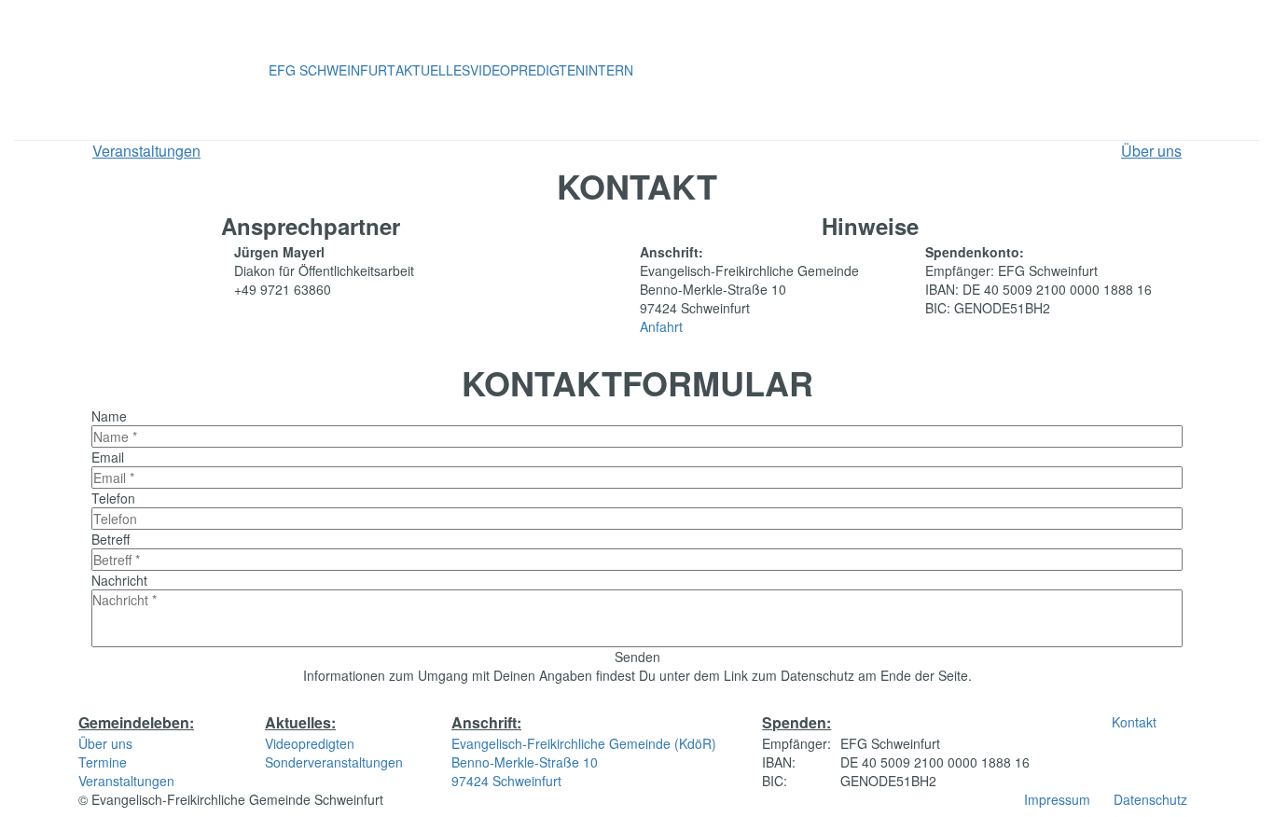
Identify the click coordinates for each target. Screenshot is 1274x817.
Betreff (110, 539)
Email (107, 457)
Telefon (113, 498)
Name (109, 416)
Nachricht (119, 580)
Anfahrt (661, 326)
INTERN (609, 70)
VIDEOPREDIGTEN (527, 70)
